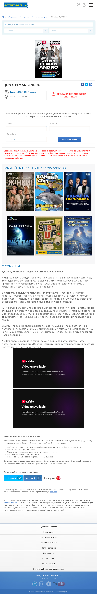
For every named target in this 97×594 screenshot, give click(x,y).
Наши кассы (48, 532)
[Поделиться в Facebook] (82, 84)
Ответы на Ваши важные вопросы (48, 569)
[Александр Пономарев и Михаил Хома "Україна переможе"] (77, 191)
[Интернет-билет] (16, 5)
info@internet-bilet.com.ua (48, 575)
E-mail (53, 123)
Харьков (53, 491)
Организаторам (48, 548)
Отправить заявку (69, 140)
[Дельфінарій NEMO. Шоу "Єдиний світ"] (49, 191)
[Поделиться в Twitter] (86, 84)
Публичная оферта (48, 542)
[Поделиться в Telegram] (90, 84)
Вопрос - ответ (48, 558)
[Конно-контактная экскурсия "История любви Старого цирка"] (78, 235)
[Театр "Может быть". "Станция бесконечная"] (20, 235)
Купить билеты (18, 207)
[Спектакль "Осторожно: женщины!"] (20, 191)
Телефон (11, 134)
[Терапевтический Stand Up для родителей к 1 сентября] (49, 235)
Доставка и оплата (48, 526)
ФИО (9, 123)
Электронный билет (48, 537)
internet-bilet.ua (10, 503)
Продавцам (48, 553)
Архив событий (48, 563)
